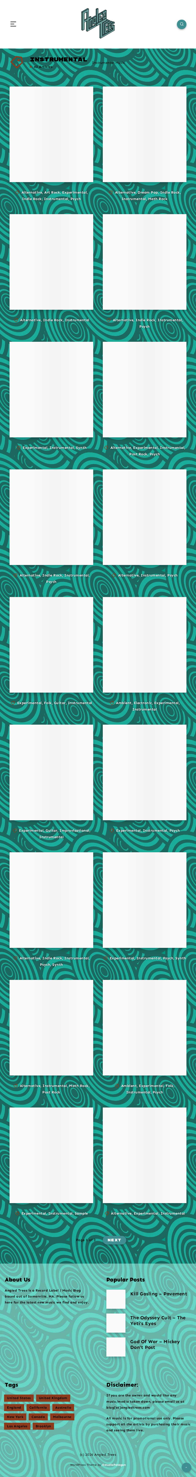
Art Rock (52, 192)
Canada (38, 1417)
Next (114, 1240)
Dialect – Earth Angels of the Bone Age (51, 418)
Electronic (143, 703)
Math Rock (158, 199)
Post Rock (138, 454)
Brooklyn (43, 1426)
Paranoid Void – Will (46, 1060)
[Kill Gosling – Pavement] (115, 1299)
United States (19, 1398)
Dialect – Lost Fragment (44, 1188)
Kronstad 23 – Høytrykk (135, 294)
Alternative (32, 192)
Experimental (74, 192)
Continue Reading (69, 169)
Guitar (60, 703)
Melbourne (62, 1417)
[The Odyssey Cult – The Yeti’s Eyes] (115, 1323)
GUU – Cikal (39, 553)
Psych (76, 199)
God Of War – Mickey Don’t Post (155, 1344)
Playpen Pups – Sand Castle (44, 932)
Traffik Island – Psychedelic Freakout (141, 801)
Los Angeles (17, 1426)
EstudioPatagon (114, 1464)
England (14, 1408)
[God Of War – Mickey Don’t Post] (115, 1347)
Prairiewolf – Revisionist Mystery (135, 929)
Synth (81, 447)
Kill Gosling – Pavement (158, 1294)
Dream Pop (148, 192)
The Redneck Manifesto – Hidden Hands (144, 1184)
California (38, 1408)
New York (15, 1417)
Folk (48, 703)
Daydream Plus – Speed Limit (139, 167)
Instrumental (56, 199)
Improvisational (74, 830)
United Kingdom (53, 1398)
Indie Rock (32, 199)
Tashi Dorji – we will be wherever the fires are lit (49, 801)
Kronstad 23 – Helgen (135, 422)
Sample (81, 1213)
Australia (63, 1408)
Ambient (124, 703)
